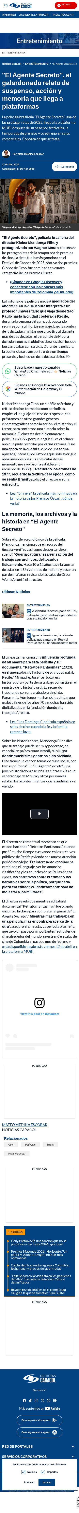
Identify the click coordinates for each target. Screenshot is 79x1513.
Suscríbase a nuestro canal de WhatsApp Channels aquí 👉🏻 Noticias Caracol (42, 371)
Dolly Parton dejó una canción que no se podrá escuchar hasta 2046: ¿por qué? (38, 1242)
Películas (30, 1144)
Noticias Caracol (11, 63)
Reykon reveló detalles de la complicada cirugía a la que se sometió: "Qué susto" (38, 1291)
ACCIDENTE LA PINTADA (33, 14)
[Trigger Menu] (5, 5)
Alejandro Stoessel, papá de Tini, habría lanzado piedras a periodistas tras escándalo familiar (52, 614)
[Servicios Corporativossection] (73, 1457)
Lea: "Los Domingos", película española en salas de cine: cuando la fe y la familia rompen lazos (42, 726)
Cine (11, 1144)
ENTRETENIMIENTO (13, 52)
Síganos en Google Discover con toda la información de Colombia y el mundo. (43, 389)
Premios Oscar (17, 1153)
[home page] (39, 1378)
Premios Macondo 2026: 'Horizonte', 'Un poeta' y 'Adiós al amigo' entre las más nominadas (39, 1254)
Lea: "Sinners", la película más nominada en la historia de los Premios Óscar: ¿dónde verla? (43, 498)
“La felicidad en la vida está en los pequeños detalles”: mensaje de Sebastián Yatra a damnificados (41, 1279)
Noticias (32, 1472)
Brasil (50, 1144)
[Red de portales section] (73, 1446)
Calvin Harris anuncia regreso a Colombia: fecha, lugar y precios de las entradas (40, 1266)
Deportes (52, 1472)
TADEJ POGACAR (62, 14)
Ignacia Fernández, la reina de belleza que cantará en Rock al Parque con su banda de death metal (52, 639)
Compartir (64, 166)
